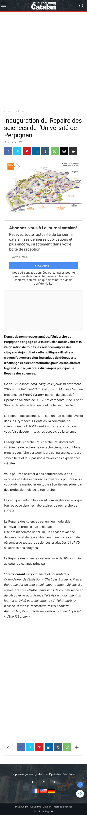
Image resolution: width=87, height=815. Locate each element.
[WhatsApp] (55, 151)
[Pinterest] (27, 151)
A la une (20, 111)
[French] (35, 793)
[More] (77, 747)
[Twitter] (17, 151)
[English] (43, 793)
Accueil (8, 111)
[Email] (64, 151)
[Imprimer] (73, 151)
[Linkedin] (36, 151)
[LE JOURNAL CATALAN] (43, 5)
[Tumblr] (45, 151)
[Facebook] (8, 151)
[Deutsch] (51, 793)
